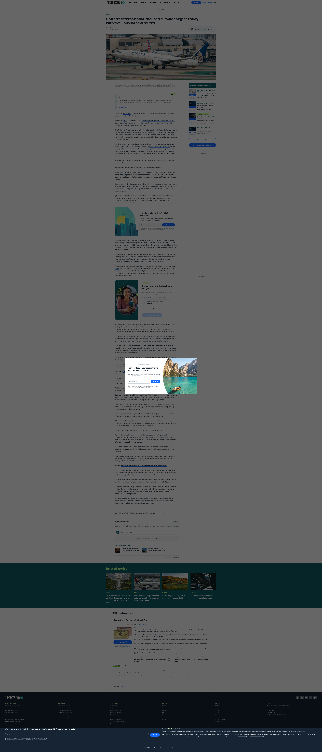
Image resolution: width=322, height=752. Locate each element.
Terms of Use (136, 386)
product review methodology (257, 736)
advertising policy (242, 736)
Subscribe (155, 735)
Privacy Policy (29, 739)
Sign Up (155, 381)
